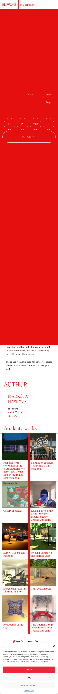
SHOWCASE (9, 4)
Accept (29, 669)
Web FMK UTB (29, 137)
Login (48, 102)
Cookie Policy (29, 691)
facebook (9, 124)
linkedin (48, 124)
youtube (35, 124)
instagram (22, 124)
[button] (53, 646)
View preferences (29, 685)
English (47, 94)
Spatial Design (27, 4)
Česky (30, 94)
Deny (29, 677)
